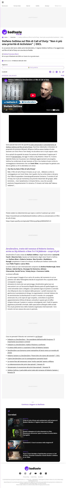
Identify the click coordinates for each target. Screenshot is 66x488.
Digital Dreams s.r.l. (21, 479)
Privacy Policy (26, 477)
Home (5, 37)
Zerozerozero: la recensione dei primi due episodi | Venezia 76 (29, 367)
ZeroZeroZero (16, 157)
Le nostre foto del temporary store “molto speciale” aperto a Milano (31, 361)
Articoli (25, 418)
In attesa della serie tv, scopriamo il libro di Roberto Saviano (28, 347)
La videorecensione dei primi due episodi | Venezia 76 (26, 364)
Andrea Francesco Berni (11, 54)
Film (62, 75)
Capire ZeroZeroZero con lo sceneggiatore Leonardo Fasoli (27, 358)
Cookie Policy (34, 477)
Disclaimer (40, 477)
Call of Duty (12, 75)
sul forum (38, 336)
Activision (5, 75)
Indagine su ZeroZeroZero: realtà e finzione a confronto (26, 345)
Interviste (13, 37)
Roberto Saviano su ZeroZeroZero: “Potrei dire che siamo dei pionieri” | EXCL (34, 356)
